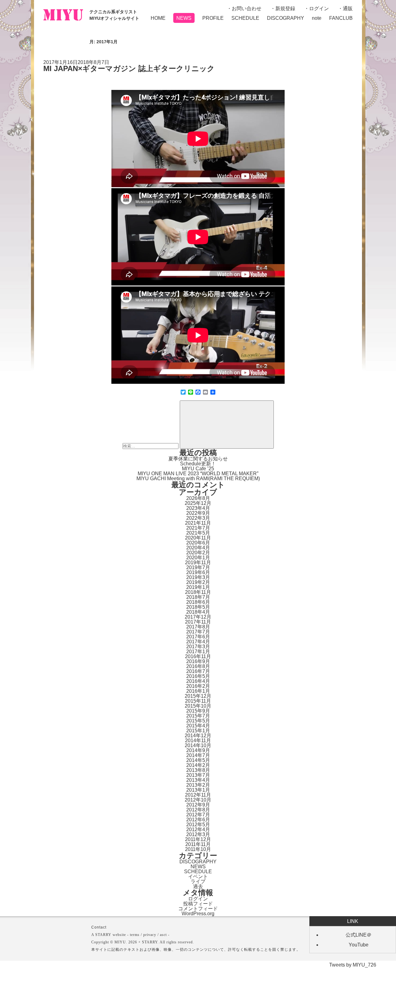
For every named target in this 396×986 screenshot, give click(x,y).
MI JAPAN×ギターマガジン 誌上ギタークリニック (129, 68)
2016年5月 (198, 676)
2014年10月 (198, 745)
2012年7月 (198, 814)
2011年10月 (198, 849)
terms (135, 935)
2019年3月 (198, 577)
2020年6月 (198, 542)
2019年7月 (198, 567)
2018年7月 (198, 597)
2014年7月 (198, 755)
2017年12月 (198, 617)
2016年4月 (198, 681)
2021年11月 (198, 523)
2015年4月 (198, 725)
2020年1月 (198, 557)
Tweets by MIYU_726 (352, 964)
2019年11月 (198, 562)
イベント (198, 876)
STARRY (103, 935)
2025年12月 (198, 503)
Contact (98, 927)
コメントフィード (198, 908)
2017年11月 (198, 621)
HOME (158, 18)
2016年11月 (198, 656)
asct (163, 935)
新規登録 (285, 8)
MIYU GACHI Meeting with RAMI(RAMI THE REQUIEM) (198, 478)
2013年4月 (198, 780)
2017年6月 (198, 636)
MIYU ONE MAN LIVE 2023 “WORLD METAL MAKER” (198, 473)
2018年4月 (198, 612)
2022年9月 (198, 513)
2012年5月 (198, 824)
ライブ (198, 881)
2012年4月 (198, 829)
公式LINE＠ (359, 934)
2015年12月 (198, 696)
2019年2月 (198, 582)
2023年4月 (198, 508)
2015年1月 (198, 730)
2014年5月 (198, 760)
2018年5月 (198, 607)
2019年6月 (198, 572)
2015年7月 (198, 715)
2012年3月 (198, 834)
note (316, 18)
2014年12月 (198, 735)
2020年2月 (198, 552)
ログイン (319, 8)
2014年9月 (198, 750)
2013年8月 (198, 770)
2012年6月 (198, 819)
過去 (198, 886)
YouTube (358, 944)
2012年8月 (198, 809)
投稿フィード (198, 903)
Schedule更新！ (198, 463)
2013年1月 (198, 790)
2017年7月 (198, 631)
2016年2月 (198, 686)
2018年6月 (198, 602)
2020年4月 (198, 547)
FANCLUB (341, 18)
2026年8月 (198, 498)
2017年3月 (198, 646)
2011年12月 (198, 839)
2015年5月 (198, 720)
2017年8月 (198, 626)
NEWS (184, 18)
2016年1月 (198, 691)
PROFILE (213, 18)
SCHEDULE (245, 18)
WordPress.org (198, 913)
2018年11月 (198, 592)
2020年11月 (198, 537)
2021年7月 (198, 528)
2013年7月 (198, 775)
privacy (149, 935)
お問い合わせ (246, 8)
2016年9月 (198, 661)
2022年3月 (198, 518)
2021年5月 (198, 532)
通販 (348, 8)
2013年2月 (198, 785)
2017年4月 (198, 641)
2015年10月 (198, 706)
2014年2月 (198, 765)
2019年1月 (198, 587)
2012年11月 (198, 795)
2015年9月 (198, 710)
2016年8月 (198, 666)
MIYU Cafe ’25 (198, 468)
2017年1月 (198, 651)
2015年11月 (198, 701)
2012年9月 (198, 804)
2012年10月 (198, 799)
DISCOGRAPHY (285, 18)
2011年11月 (198, 844)
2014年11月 (198, 740)
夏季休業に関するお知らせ (198, 458)
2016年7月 (198, 671)
